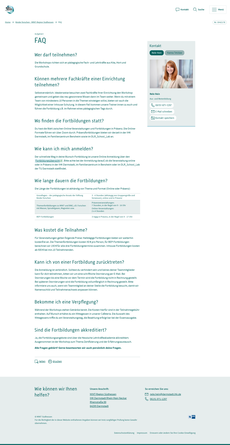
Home (8, 22)
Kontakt (185, 9)
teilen (42, 361)
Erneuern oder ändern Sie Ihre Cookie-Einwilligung (173, 433)
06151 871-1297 (163, 105)
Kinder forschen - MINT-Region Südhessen (34, 22)
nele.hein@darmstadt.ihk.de (165, 394)
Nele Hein (157, 52)
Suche (201, 9)
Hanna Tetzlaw (174, 52)
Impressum (142, 433)
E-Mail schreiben (163, 111)
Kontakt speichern (164, 117)
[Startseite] (9, 9)
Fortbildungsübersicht (47, 160)
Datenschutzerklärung (124, 433)
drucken (57, 361)
